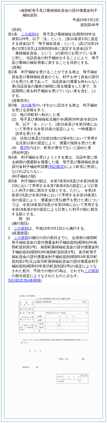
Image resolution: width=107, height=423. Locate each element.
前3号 (24, 148)
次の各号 (28, 105)
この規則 (28, 34)
